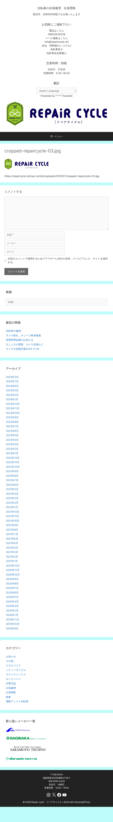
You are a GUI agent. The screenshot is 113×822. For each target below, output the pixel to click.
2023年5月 (12, 435)
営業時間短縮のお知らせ (19, 339)
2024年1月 (12, 399)
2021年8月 (12, 529)
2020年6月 (12, 592)
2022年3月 (12, 498)
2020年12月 (13, 565)
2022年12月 (13, 457)
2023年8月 (12, 421)
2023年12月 (13, 403)
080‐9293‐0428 (56, 781)
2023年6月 (12, 430)
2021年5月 (12, 543)
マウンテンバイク (16, 674)
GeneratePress (82, 802)
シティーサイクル (16, 670)
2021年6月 (12, 538)
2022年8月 (12, 475)
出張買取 (11, 692)
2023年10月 (13, 412)
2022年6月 (12, 484)
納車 (8, 697)
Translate (67, 95)
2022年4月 (12, 493)
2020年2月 (12, 610)
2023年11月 (12, 408)
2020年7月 (12, 588)
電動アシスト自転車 (17, 701)
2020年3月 (12, 605)
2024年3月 (12, 394)
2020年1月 (12, 614)
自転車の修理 (13, 330)
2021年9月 (12, 525)
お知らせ (11, 656)
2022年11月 (12, 462)
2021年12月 (12, 511)
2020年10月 (13, 574)
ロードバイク (13, 679)
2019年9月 (12, 628)
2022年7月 (12, 480)
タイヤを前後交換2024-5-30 (22, 348)
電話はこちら (56, 30)
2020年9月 (12, 579)
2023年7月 (12, 426)
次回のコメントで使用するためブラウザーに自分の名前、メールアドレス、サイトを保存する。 (58, 260)
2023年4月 (12, 439)
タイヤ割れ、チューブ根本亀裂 (23, 335)
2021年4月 (12, 547)
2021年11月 (12, 516)
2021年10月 (12, 520)
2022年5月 (12, 489)
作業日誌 (11, 683)
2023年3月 (12, 444)
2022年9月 (12, 471)
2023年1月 (12, 453)
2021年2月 (12, 556)
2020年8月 (12, 583)
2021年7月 (12, 534)
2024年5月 (12, 390)
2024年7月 (12, 381)
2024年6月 (12, 385)
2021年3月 (12, 552)
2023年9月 (12, 417)
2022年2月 (12, 502)
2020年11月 (12, 570)
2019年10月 (13, 623)
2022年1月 (12, 507)
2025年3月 (12, 377)
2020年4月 (12, 601)
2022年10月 (13, 466)
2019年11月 (12, 619)
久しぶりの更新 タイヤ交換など (24, 344)
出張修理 (11, 688)
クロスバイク (13, 665)
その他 (9, 661)
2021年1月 (12, 561)
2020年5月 (12, 597)
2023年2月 (12, 448)
